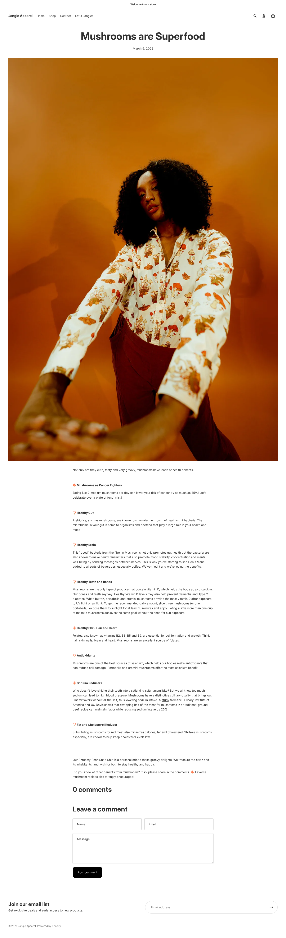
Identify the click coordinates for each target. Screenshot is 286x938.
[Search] (255, 15)
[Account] (263, 15)
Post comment (87, 872)
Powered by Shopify (49, 926)
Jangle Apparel (27, 926)
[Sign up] (271, 907)
